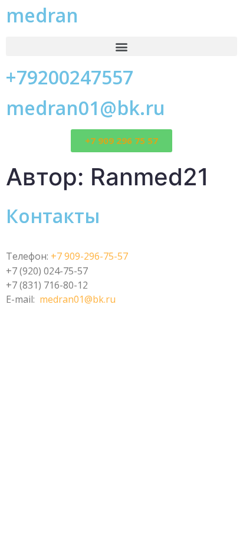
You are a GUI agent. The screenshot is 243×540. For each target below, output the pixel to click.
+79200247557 (69, 77)
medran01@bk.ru (85, 107)
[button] (121, 46)
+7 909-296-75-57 (89, 256)
